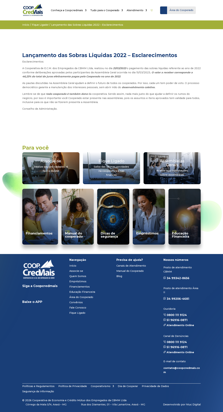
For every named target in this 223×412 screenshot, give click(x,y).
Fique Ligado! (40, 24)
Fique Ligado (77, 313)
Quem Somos (77, 276)
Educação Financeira (180, 234)
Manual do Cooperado (130, 271)
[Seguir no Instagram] (51, 294)
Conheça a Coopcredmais (67, 10)
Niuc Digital (193, 404)
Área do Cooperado (81, 297)
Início (25, 24)
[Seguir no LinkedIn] (27, 294)
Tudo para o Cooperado (104, 10)
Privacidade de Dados (155, 386)
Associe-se (76, 271)
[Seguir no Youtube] (39, 294)
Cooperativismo (100, 386)
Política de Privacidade (72, 386)
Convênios (76, 302)
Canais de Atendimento (131, 265)
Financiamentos (39, 233)
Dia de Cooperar (128, 386)
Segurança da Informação (38, 391)
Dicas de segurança (109, 234)
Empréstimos (147, 233)
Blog (119, 276)
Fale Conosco (77, 307)
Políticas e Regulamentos (38, 386)
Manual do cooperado (74, 234)
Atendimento (135, 10)
